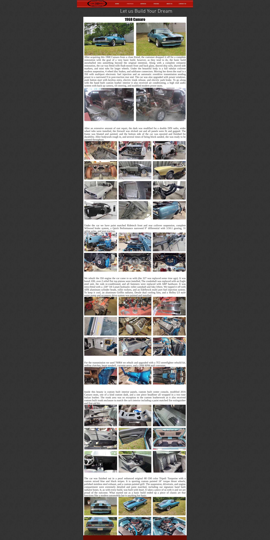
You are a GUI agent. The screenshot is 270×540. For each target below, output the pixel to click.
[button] (100, 150)
